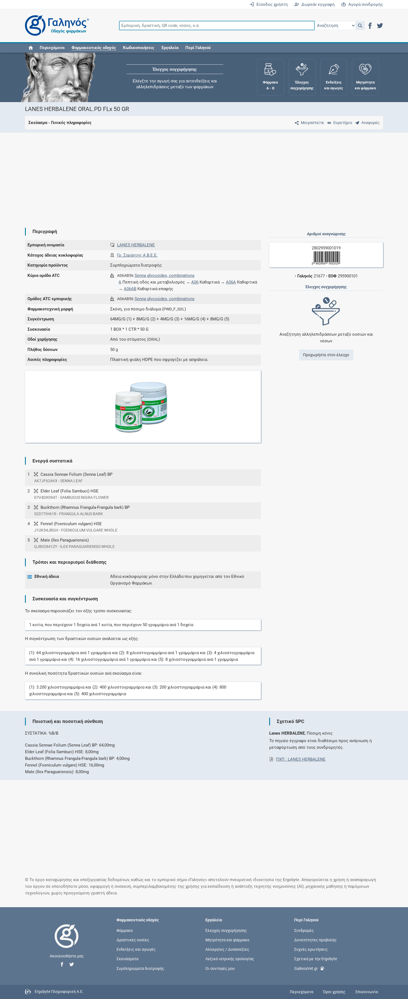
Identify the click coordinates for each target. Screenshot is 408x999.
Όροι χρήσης (334, 992)
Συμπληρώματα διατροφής (140, 968)
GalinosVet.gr (306, 968)
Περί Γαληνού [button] (198, 47)
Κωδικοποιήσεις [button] (138, 47)
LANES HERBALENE (136, 244)
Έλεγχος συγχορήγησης (175, 69)
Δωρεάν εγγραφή (317, 4)
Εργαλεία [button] (170, 47)
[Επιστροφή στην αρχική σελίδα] (67, 942)
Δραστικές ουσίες (133, 940)
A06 (194, 282)
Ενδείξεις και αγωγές (136, 949)
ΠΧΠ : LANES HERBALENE (301, 759)
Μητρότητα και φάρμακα (227, 940)
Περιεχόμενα (52, 47)
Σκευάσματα (127, 959)
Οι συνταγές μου (220, 968)
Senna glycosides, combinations (165, 275)
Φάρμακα (125, 930)
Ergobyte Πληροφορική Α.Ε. (59, 991)
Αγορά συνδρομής (364, 4)
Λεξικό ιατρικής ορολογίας (229, 959)
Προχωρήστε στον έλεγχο (326, 355)
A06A (231, 282)
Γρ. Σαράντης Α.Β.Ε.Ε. (137, 255)
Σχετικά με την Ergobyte (315, 959)
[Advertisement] (187, 175)
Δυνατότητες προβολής (315, 940)
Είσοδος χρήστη (271, 4)
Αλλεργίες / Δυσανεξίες (227, 949)
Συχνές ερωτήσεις (311, 949)
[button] (360, 25)
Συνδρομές (304, 930)
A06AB (130, 288)
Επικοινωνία (367, 992)
